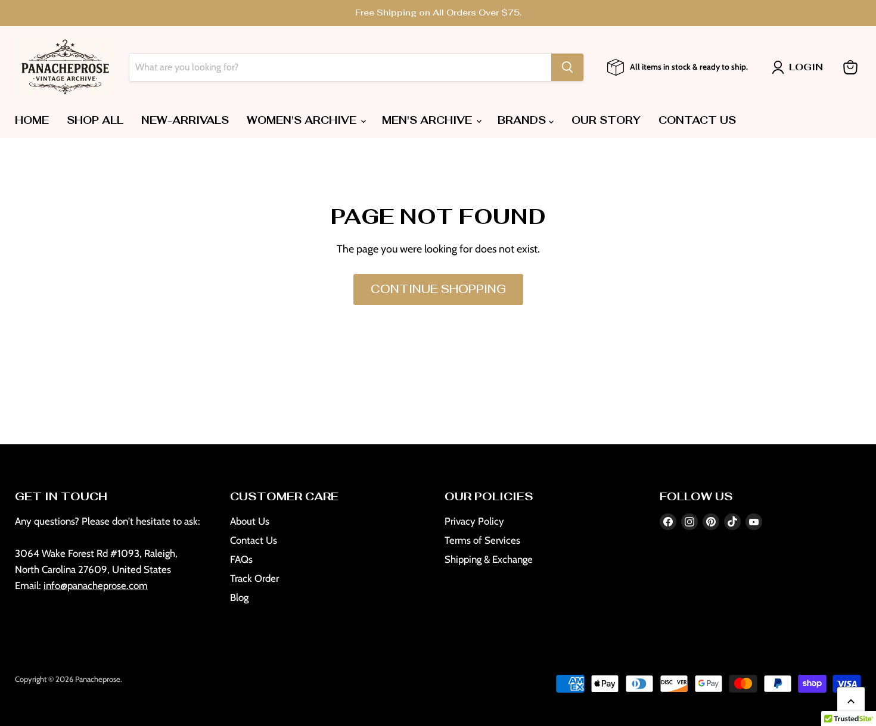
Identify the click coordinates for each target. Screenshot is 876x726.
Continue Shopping (438, 289)
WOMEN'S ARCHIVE (303, 120)
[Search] (567, 67)
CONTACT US (697, 120)
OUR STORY (606, 120)
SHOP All (95, 120)
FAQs (241, 559)
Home (32, 120)
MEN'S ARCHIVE (428, 120)
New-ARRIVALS (185, 120)
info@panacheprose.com (96, 585)
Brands (523, 120)
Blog (239, 597)
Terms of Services (482, 540)
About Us (249, 521)
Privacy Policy (474, 521)
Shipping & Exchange (489, 559)
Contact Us (253, 540)
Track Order (254, 578)
